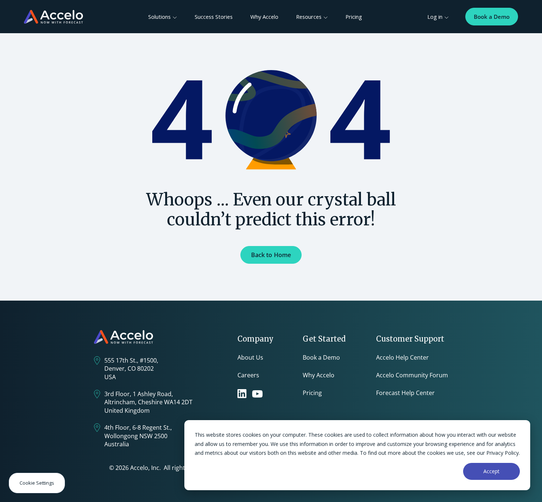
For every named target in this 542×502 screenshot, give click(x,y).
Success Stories (214, 16)
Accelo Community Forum (412, 375)
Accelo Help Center (402, 357)
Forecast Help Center (405, 393)
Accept (491, 471)
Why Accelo (264, 16)
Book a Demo (492, 16)
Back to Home (271, 255)
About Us (250, 357)
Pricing (353, 16)
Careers (248, 375)
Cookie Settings (37, 483)
